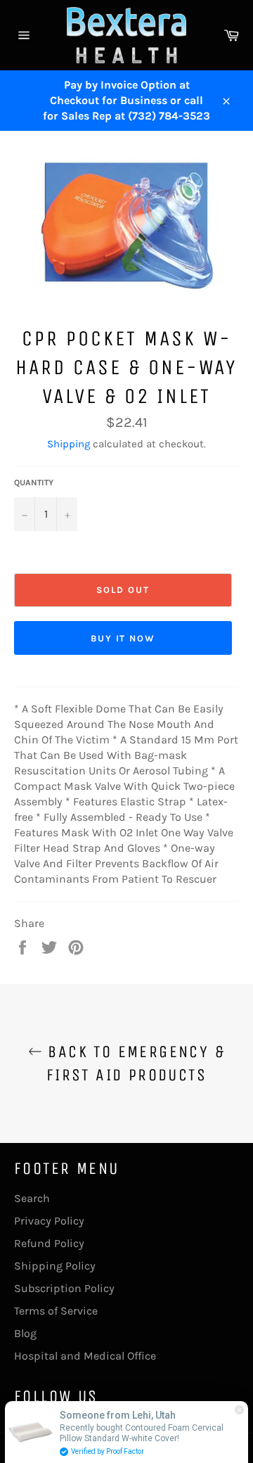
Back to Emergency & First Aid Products (133, 1063)
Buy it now (123, 638)
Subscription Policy (64, 1288)
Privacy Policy (49, 1220)
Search (32, 1198)
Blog (25, 1333)
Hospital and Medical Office (85, 1355)
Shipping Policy (55, 1265)
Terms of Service (56, 1310)
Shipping (68, 443)
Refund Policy (49, 1243)
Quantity (33, 482)
